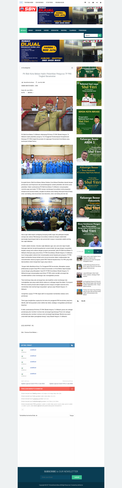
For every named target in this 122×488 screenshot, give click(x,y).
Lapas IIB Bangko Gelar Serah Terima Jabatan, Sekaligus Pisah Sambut (91, 274)
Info (21, 2)
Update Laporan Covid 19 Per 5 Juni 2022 (61, 383)
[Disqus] (47, 441)
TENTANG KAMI (28, 2)
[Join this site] (97, 2)
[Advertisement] (89, 314)
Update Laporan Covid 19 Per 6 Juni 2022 (33, 383)
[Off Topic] (93, 2)
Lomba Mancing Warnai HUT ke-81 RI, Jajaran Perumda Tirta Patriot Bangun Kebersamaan (92, 266)
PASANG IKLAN (59, 2)
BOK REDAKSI (39, 2)
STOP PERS (49, 2)
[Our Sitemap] (85, 2)
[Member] (101, 2)
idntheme (80, 485)
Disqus (72, 415)
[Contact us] (89, 2)
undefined (33, 350)
